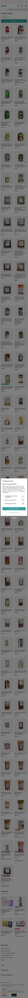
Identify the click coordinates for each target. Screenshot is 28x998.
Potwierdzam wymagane (14, 512)
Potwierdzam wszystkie (14, 508)
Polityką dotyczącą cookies (11, 487)
